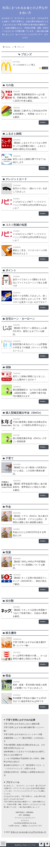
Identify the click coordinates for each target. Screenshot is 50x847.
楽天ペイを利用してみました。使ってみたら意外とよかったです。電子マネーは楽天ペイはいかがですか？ (30, 298)
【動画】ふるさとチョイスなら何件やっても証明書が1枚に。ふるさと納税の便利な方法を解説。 (30, 146)
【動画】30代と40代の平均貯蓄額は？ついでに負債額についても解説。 (29, 564)
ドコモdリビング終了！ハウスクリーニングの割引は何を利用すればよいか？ (30, 205)
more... (43, 122)
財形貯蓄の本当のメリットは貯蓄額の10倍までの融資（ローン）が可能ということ (30, 347)
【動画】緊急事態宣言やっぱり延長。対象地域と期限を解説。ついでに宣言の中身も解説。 (30, 97)
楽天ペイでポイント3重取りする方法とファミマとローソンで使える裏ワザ (30, 282)
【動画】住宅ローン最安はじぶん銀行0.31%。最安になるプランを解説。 (30, 331)
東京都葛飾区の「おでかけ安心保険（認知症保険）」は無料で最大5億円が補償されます (30, 392)
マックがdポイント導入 (24, 65)
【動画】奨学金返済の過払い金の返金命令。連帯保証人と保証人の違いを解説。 (30, 486)
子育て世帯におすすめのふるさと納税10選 (21, 724)
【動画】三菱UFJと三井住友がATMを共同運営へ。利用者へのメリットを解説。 (30, 113)
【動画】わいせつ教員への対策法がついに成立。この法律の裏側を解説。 (30, 470)
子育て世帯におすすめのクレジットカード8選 (23, 734)
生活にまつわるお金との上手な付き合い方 (28, 832)
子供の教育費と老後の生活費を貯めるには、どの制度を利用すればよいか (30, 425)
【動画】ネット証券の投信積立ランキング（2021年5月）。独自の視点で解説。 (30, 581)
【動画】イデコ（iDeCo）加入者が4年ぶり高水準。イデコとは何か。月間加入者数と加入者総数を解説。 (30, 519)
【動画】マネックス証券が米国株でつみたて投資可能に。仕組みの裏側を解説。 (30, 613)
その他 (45, 68)
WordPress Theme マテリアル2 (25, 845)
